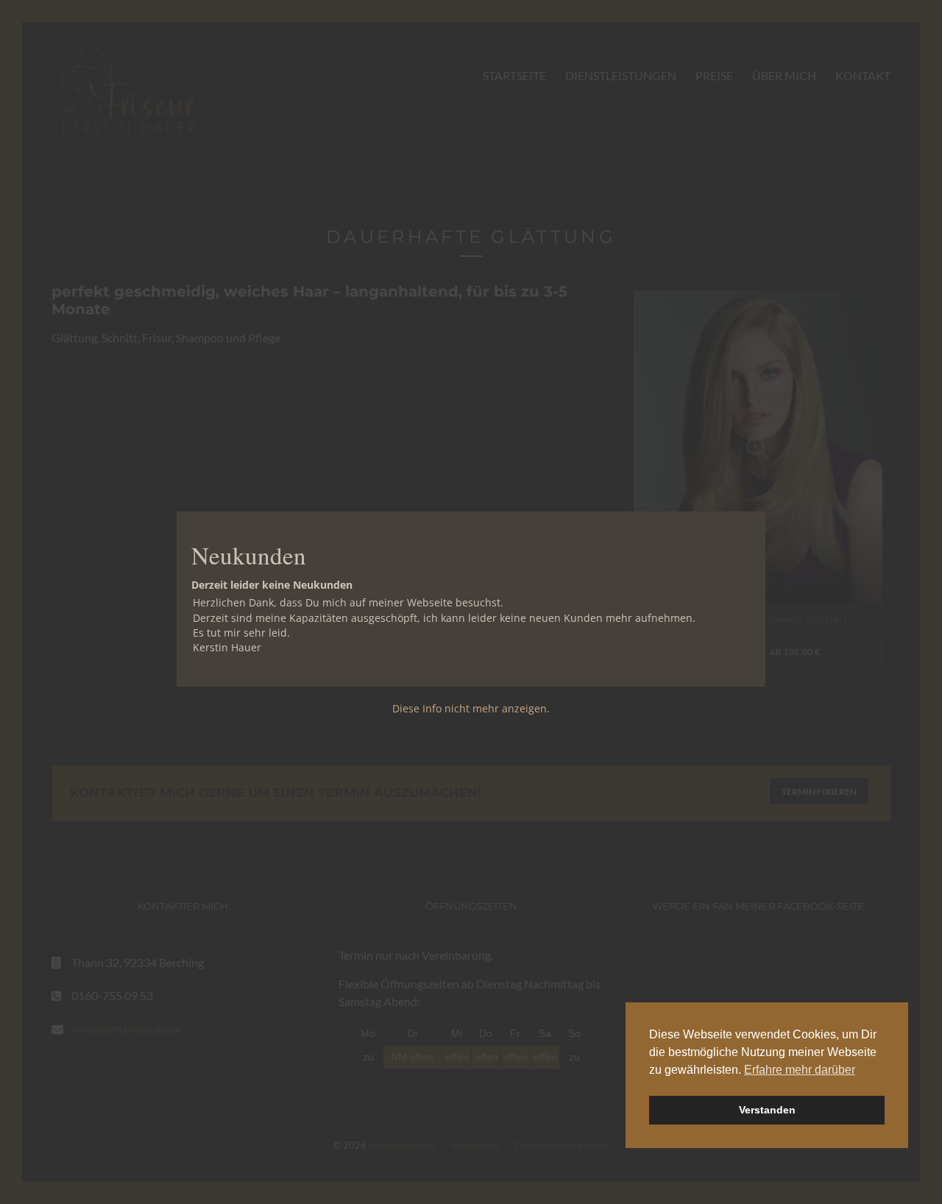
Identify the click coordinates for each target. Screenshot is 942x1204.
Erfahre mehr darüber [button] (799, 1069)
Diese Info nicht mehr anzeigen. (471, 708)
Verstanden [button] (767, 1110)
